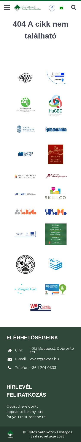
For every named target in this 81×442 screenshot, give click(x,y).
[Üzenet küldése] (61, 8)
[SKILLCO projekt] (56, 193)
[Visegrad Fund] (25, 289)
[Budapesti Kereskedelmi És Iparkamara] (25, 78)
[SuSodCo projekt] (56, 212)
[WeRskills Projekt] (40, 307)
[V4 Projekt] (56, 264)
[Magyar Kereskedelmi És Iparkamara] (25, 129)
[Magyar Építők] (25, 154)
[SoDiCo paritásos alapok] (25, 211)
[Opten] (25, 193)
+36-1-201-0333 (43, 368)
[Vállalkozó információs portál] (56, 289)
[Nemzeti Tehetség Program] (56, 176)
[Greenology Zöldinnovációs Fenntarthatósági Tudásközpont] (25, 105)
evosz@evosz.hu (44, 359)
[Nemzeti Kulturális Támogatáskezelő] (25, 176)
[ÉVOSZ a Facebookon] (52, 8)
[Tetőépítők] (25, 264)
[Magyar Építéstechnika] (56, 129)
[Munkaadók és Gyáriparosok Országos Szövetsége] (56, 154)
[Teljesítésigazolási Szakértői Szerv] (56, 234)
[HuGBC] (56, 105)
